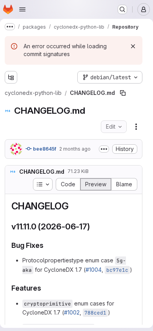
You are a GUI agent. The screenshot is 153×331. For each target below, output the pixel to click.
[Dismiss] (133, 46)
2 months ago (75, 149)
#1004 (94, 269)
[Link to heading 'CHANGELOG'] (74, 206)
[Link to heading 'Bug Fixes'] (47, 245)
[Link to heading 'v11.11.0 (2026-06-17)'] (94, 226)
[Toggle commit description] (104, 149)
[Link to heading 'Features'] (45, 288)
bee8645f (44, 149)
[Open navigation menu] (22, 9)
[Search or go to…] (122, 9)
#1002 (72, 312)
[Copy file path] (123, 93)
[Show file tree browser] (11, 77)
